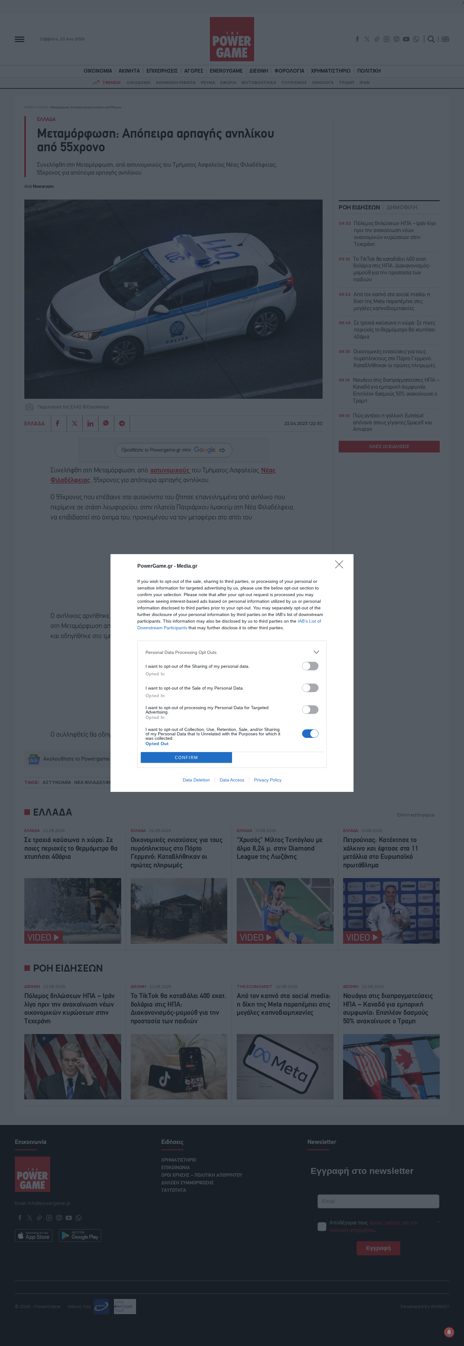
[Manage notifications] (449, 1332)
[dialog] (232, 673)
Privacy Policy (268, 779)
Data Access (232, 779)
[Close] (341, 566)
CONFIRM (186, 757)
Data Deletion (196, 779)
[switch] (310, 666)
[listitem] (232, 652)
